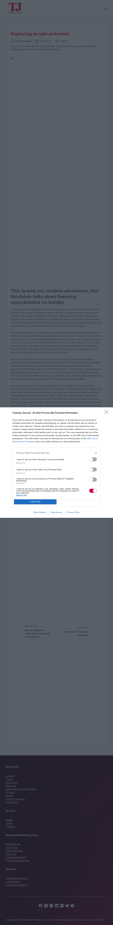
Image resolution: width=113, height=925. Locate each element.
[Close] (107, 413)
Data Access (56, 512)
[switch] (93, 459)
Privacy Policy (73, 512)
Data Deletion (40, 512)
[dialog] (56, 462)
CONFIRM (35, 502)
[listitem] (56, 452)
